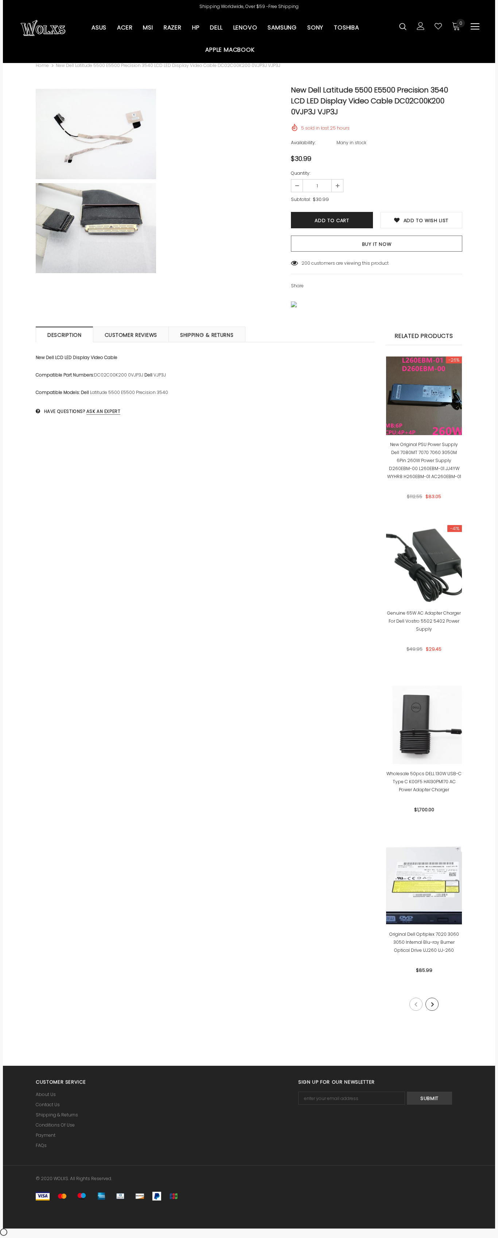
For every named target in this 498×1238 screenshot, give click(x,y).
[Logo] (43, 28)
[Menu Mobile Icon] (475, 26)
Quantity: (300, 173)
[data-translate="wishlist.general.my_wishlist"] (438, 26)
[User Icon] (421, 26)
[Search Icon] (402, 26)
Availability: (303, 142)
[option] (96, 181)
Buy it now (377, 244)
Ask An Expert (103, 411)
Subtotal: (301, 199)
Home (42, 65)
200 (305, 263)
